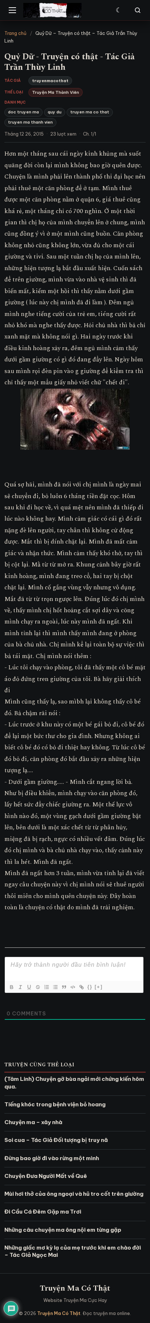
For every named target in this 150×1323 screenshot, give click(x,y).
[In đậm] (11, 987)
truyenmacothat (50, 80)
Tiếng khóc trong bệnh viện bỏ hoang (55, 1104)
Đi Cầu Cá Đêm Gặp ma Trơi (42, 1211)
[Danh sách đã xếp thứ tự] (46, 987)
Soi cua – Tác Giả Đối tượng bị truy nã (56, 1139)
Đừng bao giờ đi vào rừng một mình (51, 1158)
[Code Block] (72, 987)
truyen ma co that (89, 112)
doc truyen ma (23, 112)
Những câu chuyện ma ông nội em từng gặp (62, 1229)
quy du (55, 112)
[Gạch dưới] (28, 987)
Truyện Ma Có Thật (75, 1288)
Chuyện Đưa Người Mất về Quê (45, 1175)
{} (89, 987)
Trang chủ (15, 33)
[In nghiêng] (20, 987)
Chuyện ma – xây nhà (33, 1122)
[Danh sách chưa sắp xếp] (55, 987)
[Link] (81, 987)
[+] (99, 987)
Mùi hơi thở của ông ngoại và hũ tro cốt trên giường (73, 1193)
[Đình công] (37, 987)
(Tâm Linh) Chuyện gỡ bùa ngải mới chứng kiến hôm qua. (74, 1082)
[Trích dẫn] (63, 987)
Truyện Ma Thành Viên (55, 92)
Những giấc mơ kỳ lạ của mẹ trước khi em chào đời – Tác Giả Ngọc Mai (72, 1251)
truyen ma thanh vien (30, 122)
